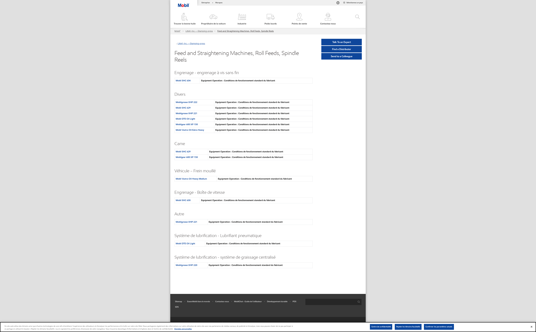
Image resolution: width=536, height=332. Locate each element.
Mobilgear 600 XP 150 (187, 124)
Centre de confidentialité (381, 326)
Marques (218, 2)
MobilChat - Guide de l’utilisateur (248, 301)
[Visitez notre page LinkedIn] (338, 3)
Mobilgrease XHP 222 (186, 102)
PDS (294, 301)
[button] (213, 19)
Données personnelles (183, 329)
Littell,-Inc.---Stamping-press (199, 31)
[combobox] (333, 302)
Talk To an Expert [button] (341, 42)
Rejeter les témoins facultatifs (408, 326)
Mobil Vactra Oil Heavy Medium (191, 178)
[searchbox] (330, 302)
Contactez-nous (222, 301)
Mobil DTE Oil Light (185, 118)
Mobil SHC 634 (183, 80)
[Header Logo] (183, 3)
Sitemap (178, 301)
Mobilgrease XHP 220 (186, 265)
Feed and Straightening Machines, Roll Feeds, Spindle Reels (245, 31)
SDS (177, 307)
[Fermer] (531, 327)
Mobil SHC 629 (183, 107)
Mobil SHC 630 (183, 200)
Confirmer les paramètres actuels (438, 326)
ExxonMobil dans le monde (198, 301)
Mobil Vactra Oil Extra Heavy (190, 129)
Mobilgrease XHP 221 (186, 113)
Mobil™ (177, 31)
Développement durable (277, 301)
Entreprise (206, 2)
